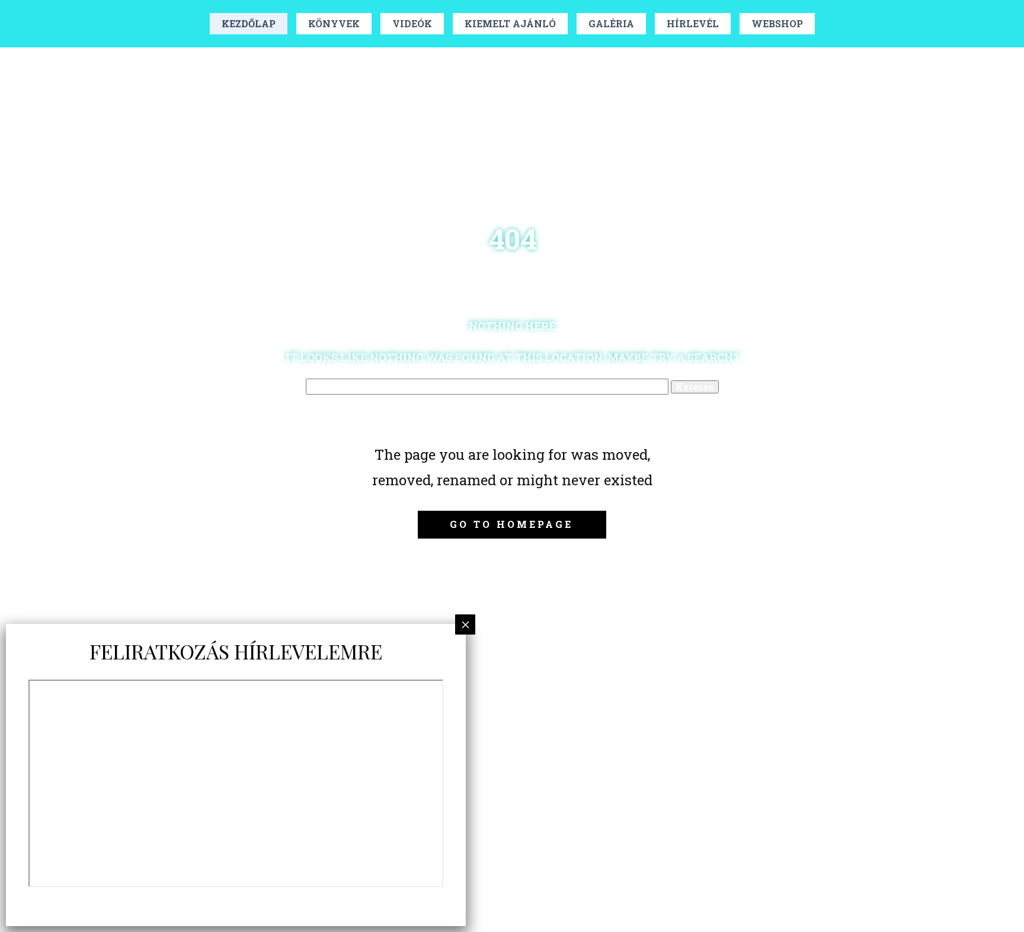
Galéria (611, 23)
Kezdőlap (249, 23)
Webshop (777, 23)
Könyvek (334, 23)
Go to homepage (511, 524)
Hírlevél (693, 23)
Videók (412, 23)
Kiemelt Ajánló (510, 23)
